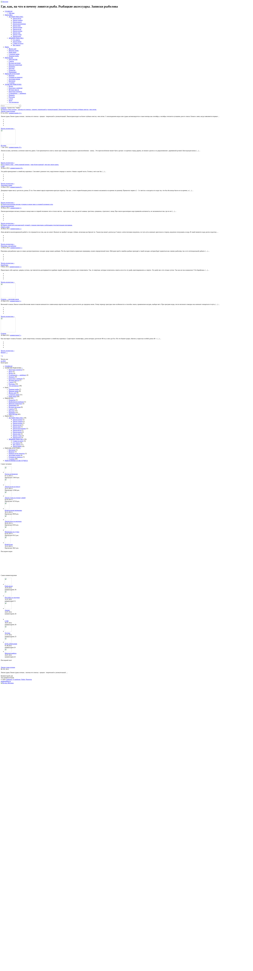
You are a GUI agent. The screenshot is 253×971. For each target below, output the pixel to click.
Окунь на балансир (11, 474)
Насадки (11, 68)
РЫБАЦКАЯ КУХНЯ (12, 74)
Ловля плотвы (17, 31)
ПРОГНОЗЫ (13, 59)
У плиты (12, 82)
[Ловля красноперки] (27, 204)
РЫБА (7, 47)
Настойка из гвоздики (12, 597)
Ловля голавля (17, 20)
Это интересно (14, 102)
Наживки (12, 66)
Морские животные (15, 65)
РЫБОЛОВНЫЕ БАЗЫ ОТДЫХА (16, 460)
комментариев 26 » (16, 168)
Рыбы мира (12, 52)
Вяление (11, 75)
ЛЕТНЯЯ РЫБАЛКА (16, 17)
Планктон (12, 70)
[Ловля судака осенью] (49, 109)
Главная (3, 108)
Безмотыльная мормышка (13, 510)
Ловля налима (17, 27)
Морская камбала (10, 653)
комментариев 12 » (15, 113)
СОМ (2, 166)
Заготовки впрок (14, 79)
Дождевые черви (6, 185)
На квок (3, 145)
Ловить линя (5, 227)
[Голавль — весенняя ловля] (8, 297)
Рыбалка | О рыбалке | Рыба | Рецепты (19, 679)
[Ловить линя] (36, 225)
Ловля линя (16, 25)
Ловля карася (17, 22)
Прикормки (13, 72)
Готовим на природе (15, 77)
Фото (10, 100)
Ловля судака (17, 34)
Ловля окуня (17, 29)
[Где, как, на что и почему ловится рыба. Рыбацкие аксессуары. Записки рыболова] (4, 1)
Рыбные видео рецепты (17, 453)
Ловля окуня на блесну (12, 486)
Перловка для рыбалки (8, 246)
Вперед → (4, 352)
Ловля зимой (17, 41)
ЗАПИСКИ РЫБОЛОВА (13, 84)
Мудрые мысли (14, 90)
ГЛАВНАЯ (8, 11)
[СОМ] (30, 164)
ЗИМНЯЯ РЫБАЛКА (16, 38)
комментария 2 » (16, 229)
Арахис (7, 610)
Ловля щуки (17, 36)
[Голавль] (8, 332)
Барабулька (4, 265)
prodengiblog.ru (6, 681)
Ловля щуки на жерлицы (13, 521)
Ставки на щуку (18, 43)
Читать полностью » (7, 128)
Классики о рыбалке (15, 88)
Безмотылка (9, 544)
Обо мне (11, 13)
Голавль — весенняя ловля (10, 299)
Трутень (7, 633)
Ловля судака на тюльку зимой (15, 498)
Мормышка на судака (12, 532)
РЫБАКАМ (9, 58)
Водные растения (14, 63)
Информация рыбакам (16, 402)
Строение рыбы (14, 54)
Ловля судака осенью (8, 111)
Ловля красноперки (19, 24)
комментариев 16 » (15, 147)
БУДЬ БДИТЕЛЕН (11, 644)
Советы (11, 61)
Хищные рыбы (14, 56)
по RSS (3, 361)
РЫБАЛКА (8, 15)
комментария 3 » (16, 208)
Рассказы (12, 97)
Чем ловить (16, 45)
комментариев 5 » (16, 248)
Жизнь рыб (12, 49)
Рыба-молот (9, 586)
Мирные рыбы (14, 50)
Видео (11, 86)
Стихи (11, 99)
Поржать (12, 95)
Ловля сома (16, 33)
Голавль (3, 333)
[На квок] (8, 144)
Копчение (12, 81)
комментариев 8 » (16, 187)
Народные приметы (15, 91)
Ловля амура (17, 18)
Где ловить (16, 40)
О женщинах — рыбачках (17, 93)
